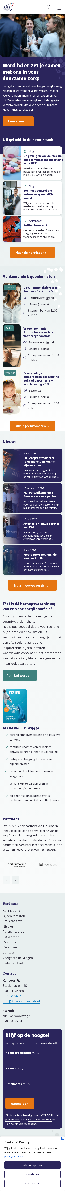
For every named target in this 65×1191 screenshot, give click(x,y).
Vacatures (10, 947)
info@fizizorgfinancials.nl (21, 1001)
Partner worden (14, 931)
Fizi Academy (12, 921)
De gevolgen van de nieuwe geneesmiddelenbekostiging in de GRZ (43, 159)
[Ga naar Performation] (17, 864)
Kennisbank (11, 910)
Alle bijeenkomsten (31, 426)
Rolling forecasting (36, 225)
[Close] (62, 1138)
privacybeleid (12, 1119)
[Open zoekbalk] (49, 7)
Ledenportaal (13, 963)
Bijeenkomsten (14, 916)
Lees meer (16, 121)
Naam (14, 1068)
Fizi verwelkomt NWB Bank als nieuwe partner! (41, 494)
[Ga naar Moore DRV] (48, 864)
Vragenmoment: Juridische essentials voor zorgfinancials (38, 332)
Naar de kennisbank (30, 252)
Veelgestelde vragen (18, 958)
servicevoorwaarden (40, 1119)
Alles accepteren (32, 1165)
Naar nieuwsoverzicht (31, 585)
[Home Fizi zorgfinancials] (8, 7)
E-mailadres (18, 1084)
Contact (8, 953)
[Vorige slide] (6, 880)
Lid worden (22, 675)
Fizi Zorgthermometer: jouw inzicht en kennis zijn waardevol (39, 461)
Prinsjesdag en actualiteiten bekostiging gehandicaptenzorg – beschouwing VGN (41, 378)
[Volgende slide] (15, 880)
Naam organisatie (22, 1053)
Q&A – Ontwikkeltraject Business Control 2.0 (40, 289)
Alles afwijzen (32, 1183)
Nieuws (8, 926)
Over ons (9, 942)
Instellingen (32, 1174)
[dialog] (32, 1163)
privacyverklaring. (13, 1156)
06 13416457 (12, 996)
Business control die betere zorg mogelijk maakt (38, 194)
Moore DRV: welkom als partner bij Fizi (40, 556)
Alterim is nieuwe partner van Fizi (41, 525)
